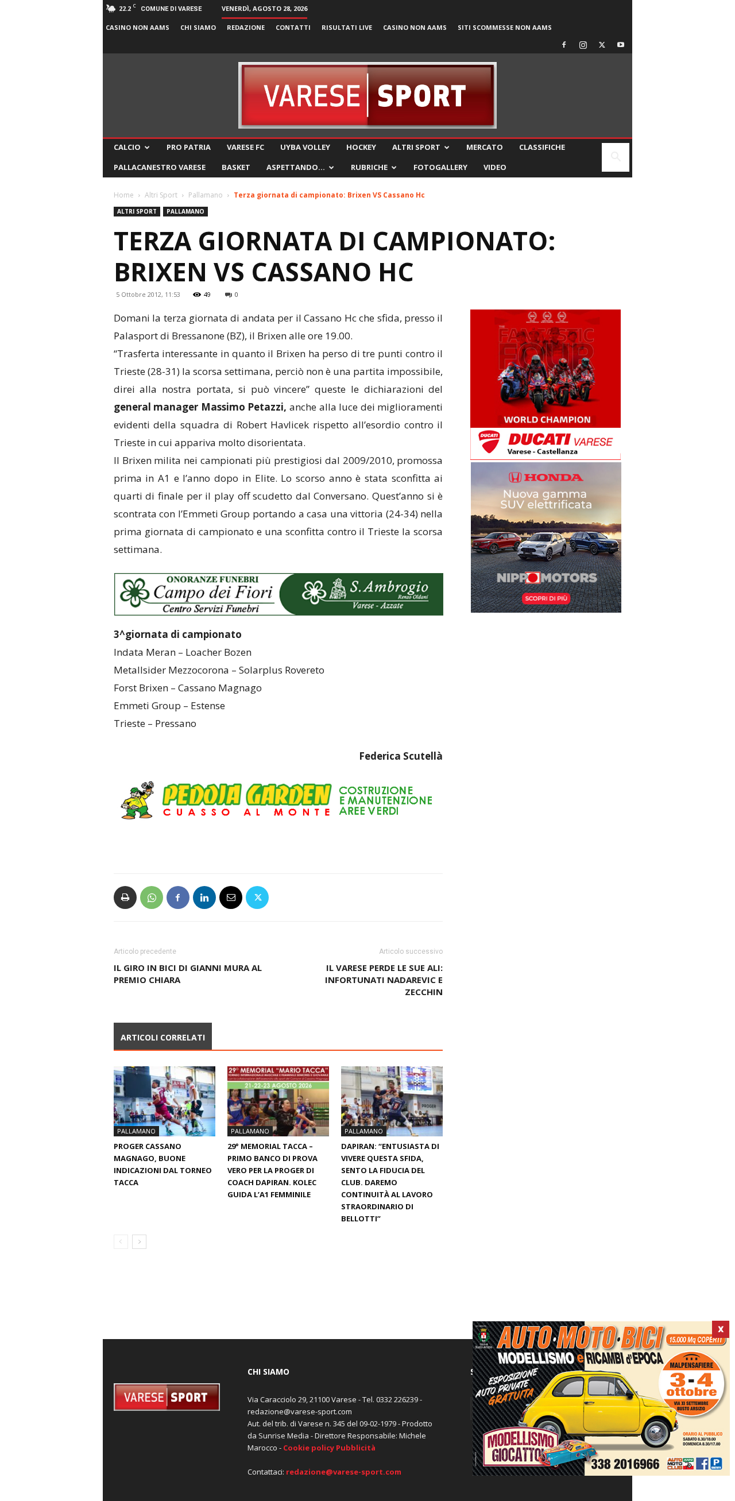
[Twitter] (601, 44)
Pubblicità (356, 1447)
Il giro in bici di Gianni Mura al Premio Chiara (188, 973)
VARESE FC (245, 147)
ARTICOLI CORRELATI (163, 1037)
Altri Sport (416, 147)
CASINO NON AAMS (137, 27)
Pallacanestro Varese (160, 167)
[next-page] (139, 1242)
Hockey (361, 147)
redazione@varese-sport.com (343, 1472)
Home (124, 195)
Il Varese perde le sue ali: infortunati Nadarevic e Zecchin (384, 979)
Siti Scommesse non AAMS (505, 27)
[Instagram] (582, 44)
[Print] (125, 897)
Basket (236, 167)
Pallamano (205, 195)
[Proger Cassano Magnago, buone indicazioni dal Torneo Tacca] (164, 1101)
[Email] (230, 897)
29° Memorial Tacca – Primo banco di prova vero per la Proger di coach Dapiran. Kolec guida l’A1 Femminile (272, 1170)
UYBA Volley (305, 147)
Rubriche (369, 167)
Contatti (293, 27)
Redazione (246, 27)
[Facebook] (563, 44)
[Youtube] (620, 44)
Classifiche (542, 147)
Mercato (484, 147)
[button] (615, 158)
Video (494, 167)
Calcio (127, 147)
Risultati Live (347, 27)
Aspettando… (295, 167)
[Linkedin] (204, 897)
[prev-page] (121, 1242)
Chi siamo (198, 27)
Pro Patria (189, 147)
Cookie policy (308, 1447)
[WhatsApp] (151, 897)
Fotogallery (440, 167)
